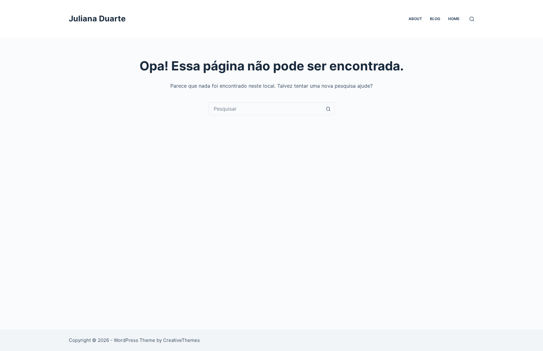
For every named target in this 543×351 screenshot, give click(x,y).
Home (453, 18)
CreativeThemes (181, 340)
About (415, 18)
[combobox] (265, 108)
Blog (435, 18)
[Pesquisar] (471, 19)
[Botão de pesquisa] (328, 109)
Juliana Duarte (97, 18)
